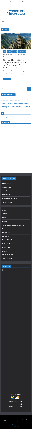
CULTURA (15, 51)
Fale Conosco (6, 195)
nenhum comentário (9, 56)
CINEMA (9, 51)
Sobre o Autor (6, 187)
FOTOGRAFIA (6, 244)
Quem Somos (6, 183)
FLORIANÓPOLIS (7, 240)
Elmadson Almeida (20, 54)
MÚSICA (4, 251)
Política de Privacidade (9, 198)
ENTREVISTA (6, 232)
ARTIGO (4, 214)
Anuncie (4, 191)
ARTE (5, 51)
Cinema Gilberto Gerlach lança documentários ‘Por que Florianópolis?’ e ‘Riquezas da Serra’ (14, 64)
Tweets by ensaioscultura (8, 117)
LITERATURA (6, 247)
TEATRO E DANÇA (7, 258)
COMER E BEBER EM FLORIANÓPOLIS (13, 225)
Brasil (4, 218)
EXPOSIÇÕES (6, 236)
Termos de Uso (7, 202)
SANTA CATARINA (22, 51)
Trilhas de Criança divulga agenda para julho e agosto (15, 103)
